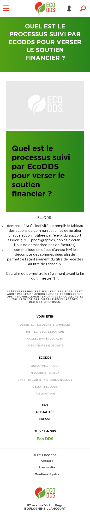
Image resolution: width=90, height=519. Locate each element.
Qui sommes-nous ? (45, 366)
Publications (45, 393)
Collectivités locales (45, 338)
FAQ (45, 405)
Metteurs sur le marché (45, 331)
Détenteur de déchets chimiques (45, 325)
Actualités (45, 412)
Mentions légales (47, 474)
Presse (45, 419)
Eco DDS (45, 439)
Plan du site (47, 467)
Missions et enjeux (45, 373)
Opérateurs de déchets (45, 345)
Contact (47, 461)
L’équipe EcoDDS (45, 386)
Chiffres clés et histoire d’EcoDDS (45, 379)
